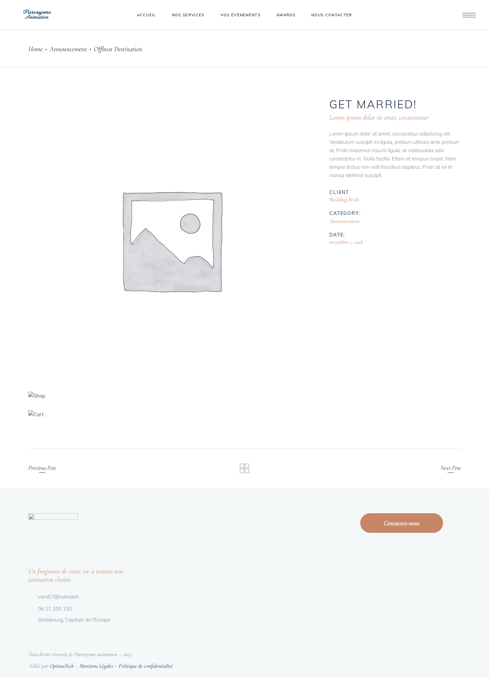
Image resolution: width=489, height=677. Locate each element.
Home (35, 49)
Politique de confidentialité (146, 665)
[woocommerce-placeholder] (170, 239)
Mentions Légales (96, 665)
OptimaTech (62, 665)
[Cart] (170, 414)
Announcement (68, 49)
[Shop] (170, 396)
